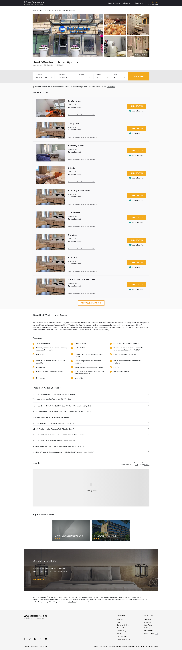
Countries (42, 10)
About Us (120, 619)
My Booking (126, 3)
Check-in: (39, 75)
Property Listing (122, 636)
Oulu (55, 10)
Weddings (147, 628)
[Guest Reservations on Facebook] (25, 638)
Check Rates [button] (137, 106)
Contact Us (147, 619)
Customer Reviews (123, 625)
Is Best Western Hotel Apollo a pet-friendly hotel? (53, 429)
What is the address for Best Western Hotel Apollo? (54, 394)
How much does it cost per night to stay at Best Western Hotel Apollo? (62, 406)
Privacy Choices (149, 634)
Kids (115, 75)
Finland (49, 10)
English (138, 3)
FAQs (118, 622)
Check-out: (61, 75)
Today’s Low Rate (137, 111)
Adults (99, 75)
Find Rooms (138, 76)
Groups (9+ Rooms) (114, 3)
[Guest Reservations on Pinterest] (40, 638)
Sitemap (119, 634)
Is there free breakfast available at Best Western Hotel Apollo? (58, 435)
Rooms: (81, 75)
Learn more (111, 87)
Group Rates (148, 625)
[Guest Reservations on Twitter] (30, 638)
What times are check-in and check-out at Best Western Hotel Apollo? (62, 412)
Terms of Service (122, 628)
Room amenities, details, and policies (81, 115)
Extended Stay (148, 631)
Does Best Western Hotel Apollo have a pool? (51, 417)
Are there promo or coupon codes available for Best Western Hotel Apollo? (63, 452)
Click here (72, 602)
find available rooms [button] (91, 303)
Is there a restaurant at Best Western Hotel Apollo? (54, 423)
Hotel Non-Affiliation (124, 639)
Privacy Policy (121, 631)
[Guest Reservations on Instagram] (35, 638)
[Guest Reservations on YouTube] (45, 638)
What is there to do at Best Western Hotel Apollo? (54, 440)
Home (34, 10)
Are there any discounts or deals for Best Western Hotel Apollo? (59, 446)
